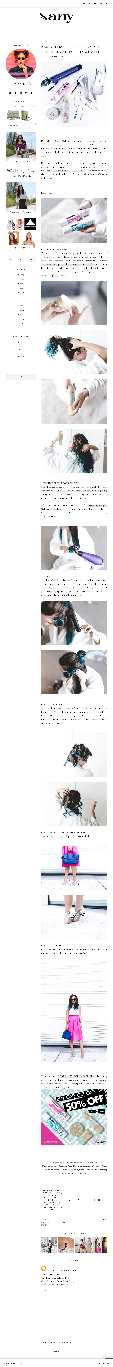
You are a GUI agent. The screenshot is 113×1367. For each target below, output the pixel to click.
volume (51, 1207)
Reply (44, 1290)
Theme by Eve (102, 1363)
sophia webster (52, 1202)
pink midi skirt (52, 1200)
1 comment (96, 1200)
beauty (46, 1191)
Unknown (55, 1267)
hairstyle (56, 1195)
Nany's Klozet (17, 1363)
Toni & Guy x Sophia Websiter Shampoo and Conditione (69, 264)
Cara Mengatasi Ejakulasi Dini (55, 1277)
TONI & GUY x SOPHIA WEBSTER (76, 1076)
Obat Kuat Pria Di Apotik (53, 1284)
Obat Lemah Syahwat (51, 1274)
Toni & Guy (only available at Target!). (65, 170)
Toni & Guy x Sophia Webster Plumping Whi (82, 490)
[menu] (7, 3)
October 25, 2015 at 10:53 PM (62, 1270)
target (47, 1205)
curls (46, 1193)
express (46, 1195)
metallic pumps (52, 1198)
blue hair (56, 1191)
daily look (55, 1193)
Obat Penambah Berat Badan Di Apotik (59, 1281)
